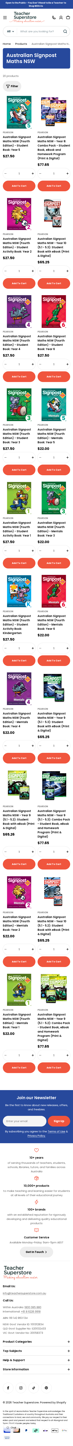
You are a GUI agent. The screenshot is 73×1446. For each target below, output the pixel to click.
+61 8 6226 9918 (31, 1311)
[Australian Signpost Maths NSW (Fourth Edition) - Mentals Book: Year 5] (54, 404)
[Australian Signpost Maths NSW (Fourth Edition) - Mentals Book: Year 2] (19, 892)
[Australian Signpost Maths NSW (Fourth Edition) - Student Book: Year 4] (19, 311)
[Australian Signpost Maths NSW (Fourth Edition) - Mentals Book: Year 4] (19, 688)
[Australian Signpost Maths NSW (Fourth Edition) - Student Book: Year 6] (54, 311)
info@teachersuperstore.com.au (24, 1293)
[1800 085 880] (54, 17)
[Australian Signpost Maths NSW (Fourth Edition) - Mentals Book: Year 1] (19, 989)
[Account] (61, 17)
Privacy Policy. (37, 1136)
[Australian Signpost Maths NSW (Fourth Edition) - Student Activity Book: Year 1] (19, 498)
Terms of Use (56, 1131)
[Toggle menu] (5, 17)
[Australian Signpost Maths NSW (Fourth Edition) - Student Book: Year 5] (19, 112)
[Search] (65, 31)
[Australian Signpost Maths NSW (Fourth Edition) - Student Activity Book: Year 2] (19, 214)
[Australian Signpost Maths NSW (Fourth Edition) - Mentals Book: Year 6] (54, 591)
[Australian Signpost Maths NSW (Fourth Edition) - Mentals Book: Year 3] (54, 498)
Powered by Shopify (53, 1402)
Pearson (8, 132)
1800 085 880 (32, 1307)
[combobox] (36, 31)
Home (7, 44)
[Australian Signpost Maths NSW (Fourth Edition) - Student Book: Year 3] (19, 404)
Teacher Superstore (25, 1402)
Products (21, 44)
